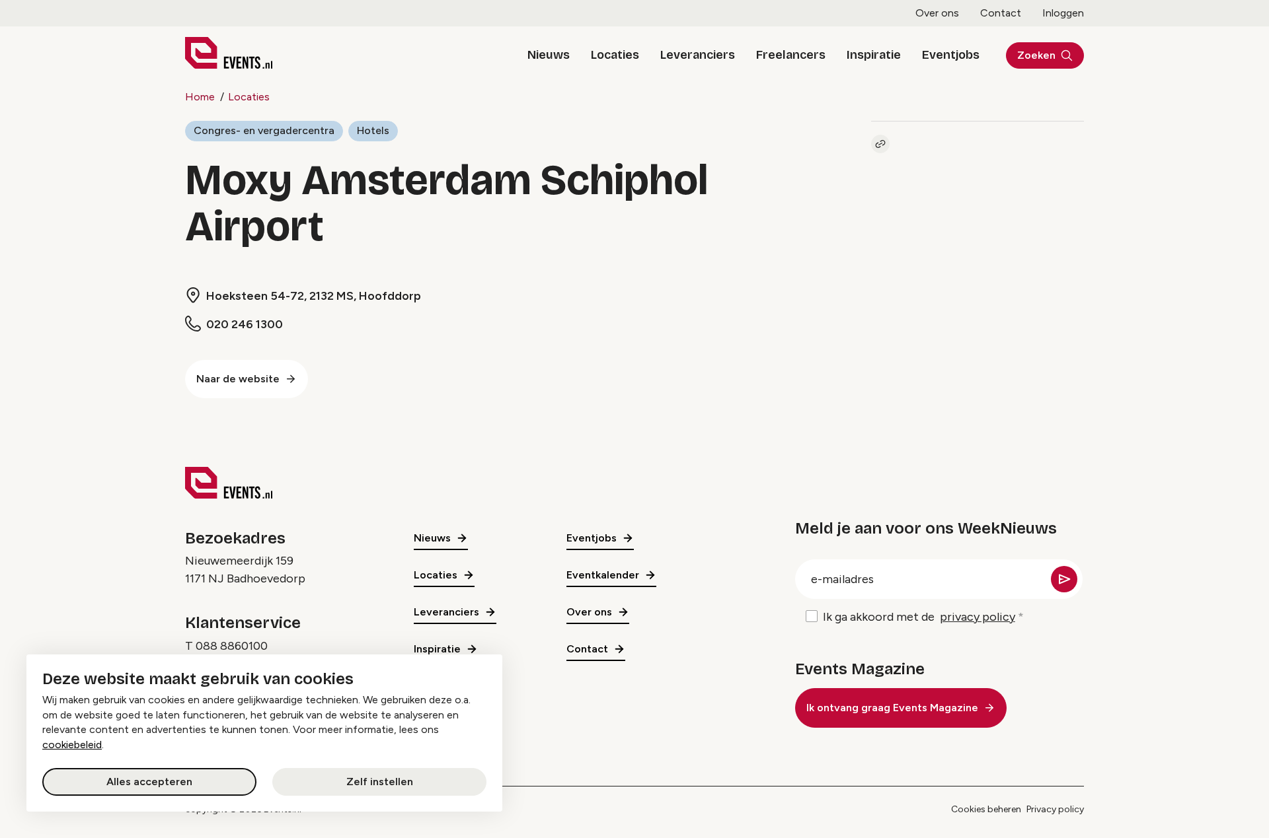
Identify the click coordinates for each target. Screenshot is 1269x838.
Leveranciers (697, 55)
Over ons (937, 13)
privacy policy (977, 617)
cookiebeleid (72, 744)
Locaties (615, 55)
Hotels (373, 130)
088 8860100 (232, 646)
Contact (1000, 13)
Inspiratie (874, 55)
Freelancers (791, 55)
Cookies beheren (986, 809)
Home (200, 96)
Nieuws (548, 55)
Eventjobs (951, 55)
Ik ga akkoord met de (919, 617)
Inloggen (1063, 13)
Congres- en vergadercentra (264, 130)
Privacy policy (1055, 809)
